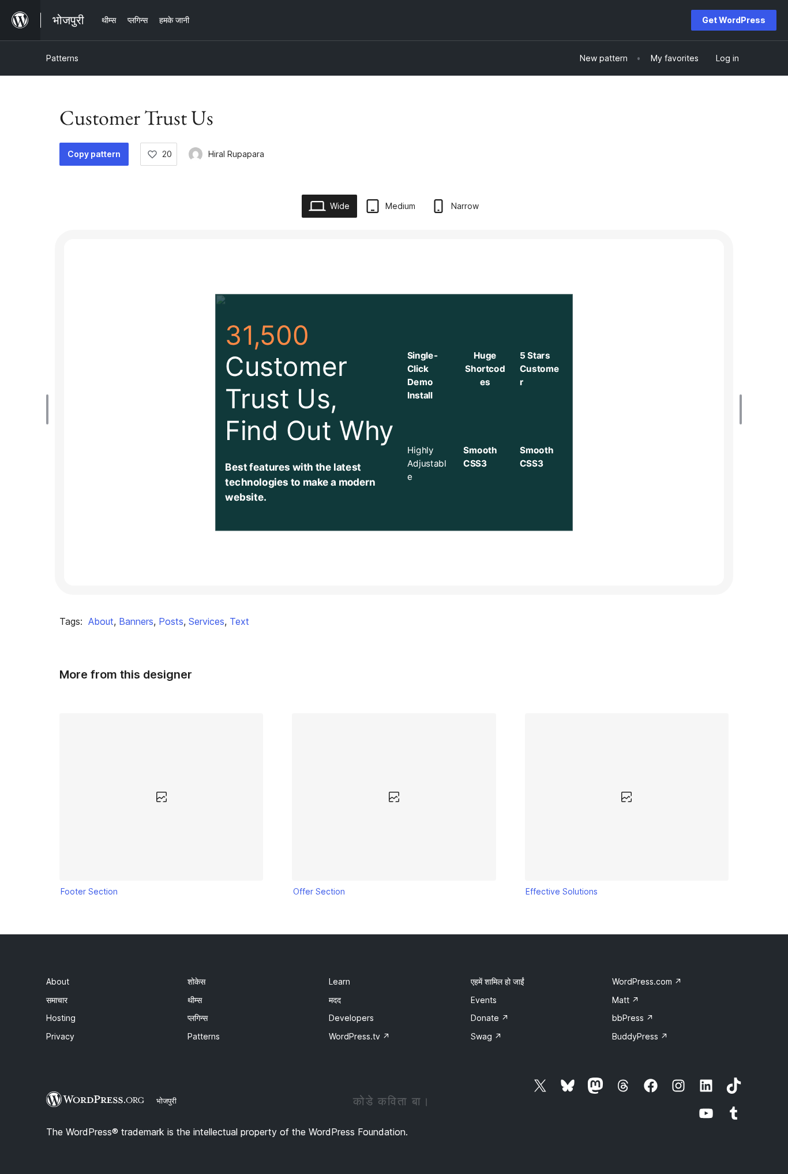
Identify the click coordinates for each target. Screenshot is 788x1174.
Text (239, 621)
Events (484, 1000)
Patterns (62, 58)
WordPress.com (647, 981)
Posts (171, 621)
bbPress (633, 1018)
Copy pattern (94, 154)
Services (206, 621)
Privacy (60, 1036)
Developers (351, 1018)
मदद (335, 1000)
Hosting (61, 1018)
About (101, 621)
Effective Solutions (562, 891)
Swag (486, 1036)
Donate (490, 1018)
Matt (625, 1000)
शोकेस (196, 981)
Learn (339, 981)
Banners (136, 621)
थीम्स (194, 1000)
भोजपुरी (166, 1100)
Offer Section (319, 891)
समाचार (56, 1000)
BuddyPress (640, 1036)
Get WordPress (734, 20)
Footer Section (89, 891)
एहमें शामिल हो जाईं (497, 981)
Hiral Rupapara (236, 154)
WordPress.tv (359, 1036)
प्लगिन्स (197, 1018)
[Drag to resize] (50, 409)
